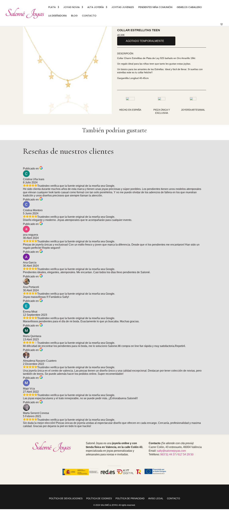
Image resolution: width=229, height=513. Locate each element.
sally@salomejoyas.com (171, 450)
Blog (74, 15)
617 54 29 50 (185, 454)
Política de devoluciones (65, 498)
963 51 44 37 (168, 454)
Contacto (89, 15)
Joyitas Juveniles (122, 7)
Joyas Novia (71, 7)
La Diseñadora (57, 15)
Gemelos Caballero (189, 7)
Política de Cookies (99, 498)
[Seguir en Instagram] (106, 490)
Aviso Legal (155, 498)
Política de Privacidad (130, 498)
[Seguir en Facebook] (114, 490)
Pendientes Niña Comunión (155, 7)
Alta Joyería (95, 7)
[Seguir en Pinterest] (122, 490)
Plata (52, 7)
